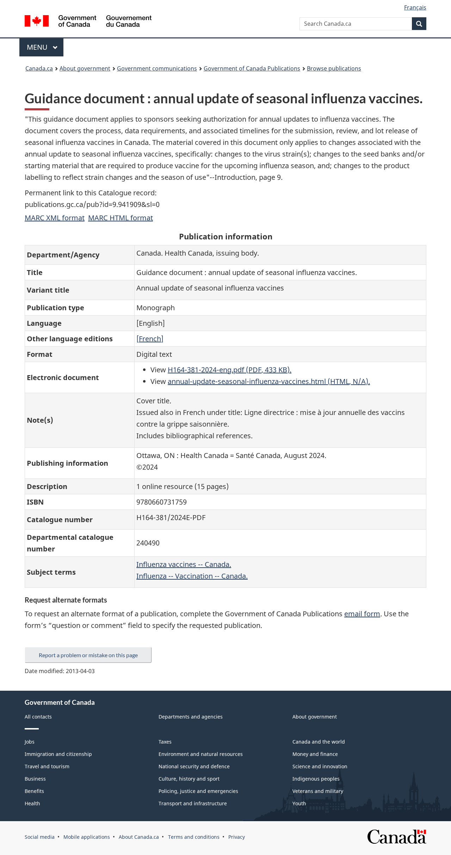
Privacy (236, 836)
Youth (299, 803)
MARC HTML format (120, 217)
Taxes (165, 741)
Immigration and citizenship (58, 754)
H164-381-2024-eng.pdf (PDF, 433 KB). (229, 369)
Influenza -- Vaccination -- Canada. (192, 576)
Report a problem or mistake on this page (88, 655)
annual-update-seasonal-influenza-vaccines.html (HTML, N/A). (269, 381)
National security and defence (194, 766)
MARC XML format (55, 217)
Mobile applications (86, 836)
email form (362, 613)
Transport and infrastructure (193, 803)
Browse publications (334, 68)
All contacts (38, 716)
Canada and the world (318, 741)
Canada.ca (39, 68)
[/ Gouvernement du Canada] (88, 22)
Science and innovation (319, 766)
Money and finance (315, 754)
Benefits (34, 791)
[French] (149, 338)
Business (35, 778)
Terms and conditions (194, 836)
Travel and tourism (47, 766)
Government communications (157, 68)
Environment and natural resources (201, 754)
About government (85, 68)
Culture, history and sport (189, 778)
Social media (40, 836)
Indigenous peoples (316, 778)
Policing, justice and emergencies (198, 791)
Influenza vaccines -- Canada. (183, 564)
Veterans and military (317, 791)
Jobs (30, 741)
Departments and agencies (191, 716)
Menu (38, 47)
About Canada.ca (139, 836)
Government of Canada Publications (252, 68)
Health (32, 803)
